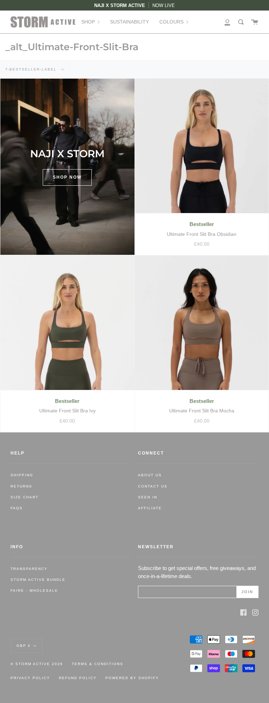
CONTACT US (152, 486)
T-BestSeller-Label (31, 69)
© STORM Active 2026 (37, 664)
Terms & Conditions (97, 664)
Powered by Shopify (132, 678)
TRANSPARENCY (29, 569)
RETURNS (21, 486)
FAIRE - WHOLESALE (34, 590)
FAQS (17, 508)
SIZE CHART (25, 497)
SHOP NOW (67, 177)
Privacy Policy (30, 678)
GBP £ (23, 646)
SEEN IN (147, 497)
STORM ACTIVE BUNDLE (38, 580)
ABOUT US (150, 475)
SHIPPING (22, 475)
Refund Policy (78, 678)
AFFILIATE (150, 508)
